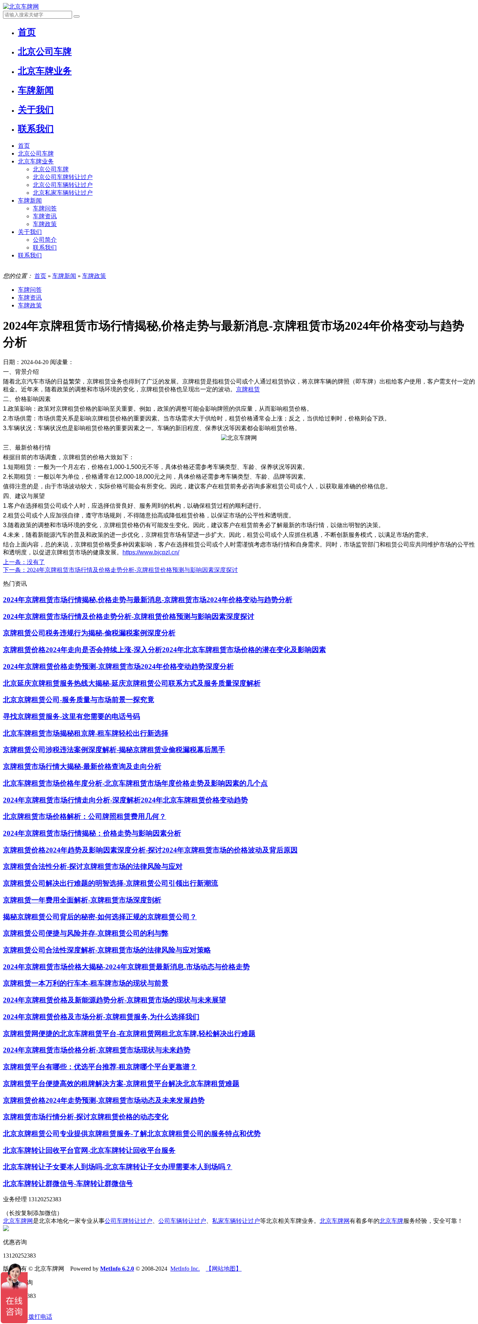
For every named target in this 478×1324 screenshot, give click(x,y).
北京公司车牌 (36, 153)
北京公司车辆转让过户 (63, 185)
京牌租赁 (248, 389)
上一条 (24, 562)
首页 (24, 146)
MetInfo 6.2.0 (117, 1268)
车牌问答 (45, 208)
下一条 (120, 570)
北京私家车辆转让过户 (63, 193)
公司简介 (45, 240)
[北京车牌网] (21, 6)
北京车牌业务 (36, 161)
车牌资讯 (45, 216)
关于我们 (30, 232)
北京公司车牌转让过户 (63, 177)
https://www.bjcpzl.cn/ (150, 552)
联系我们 (45, 247)
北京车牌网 (18, 1221)
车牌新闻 (30, 200)
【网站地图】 (224, 1268)
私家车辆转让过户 (236, 1221)
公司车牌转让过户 (128, 1221)
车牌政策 (45, 224)
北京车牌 (391, 1221)
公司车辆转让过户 (182, 1221)
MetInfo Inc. (185, 1268)
